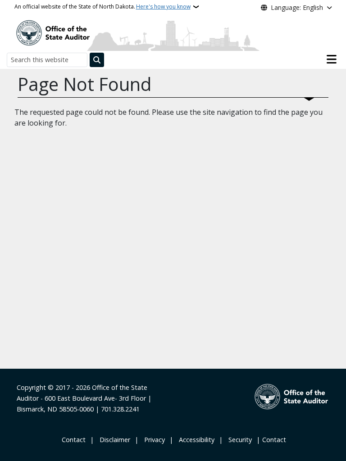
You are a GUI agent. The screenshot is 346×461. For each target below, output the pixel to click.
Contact (274, 439)
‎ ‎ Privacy (153, 439)
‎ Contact (73, 439)
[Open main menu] (331, 59)
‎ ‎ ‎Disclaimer (113, 439)
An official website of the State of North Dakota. (102, 6)
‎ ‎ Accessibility (194, 439)
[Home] (52, 32)
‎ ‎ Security (238, 439)
